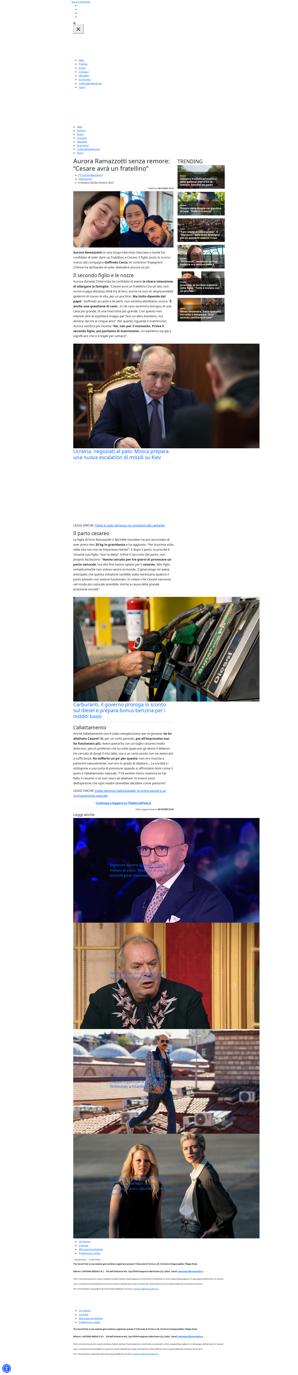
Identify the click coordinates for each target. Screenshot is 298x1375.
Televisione (84, 179)
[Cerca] (74, 23)
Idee (81, 60)
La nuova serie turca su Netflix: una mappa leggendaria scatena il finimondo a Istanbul (141, 1081)
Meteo (183, 308)
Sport (82, 87)
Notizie (183, 176)
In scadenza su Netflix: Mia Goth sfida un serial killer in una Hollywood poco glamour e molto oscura (139, 1185)
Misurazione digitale (91, 1249)
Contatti (83, 1245)
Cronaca (84, 72)
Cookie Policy (94, 1260)
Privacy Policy (80, 1260)
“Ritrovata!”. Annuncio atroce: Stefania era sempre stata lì (199, 263)
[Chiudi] (78, 29)
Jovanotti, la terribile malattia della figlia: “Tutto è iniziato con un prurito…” (199, 288)
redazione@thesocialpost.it (145, 1288)
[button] (6, 1368)
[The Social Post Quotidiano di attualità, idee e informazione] (164, 45)
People (183, 282)
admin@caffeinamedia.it (190, 1271)
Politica (83, 64)
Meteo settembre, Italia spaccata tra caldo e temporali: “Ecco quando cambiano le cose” (200, 314)
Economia (84, 79)
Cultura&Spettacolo (90, 83)
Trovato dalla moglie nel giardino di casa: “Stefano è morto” (200, 210)
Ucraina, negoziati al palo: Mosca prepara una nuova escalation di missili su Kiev (121, 454)
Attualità (84, 75)
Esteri (82, 68)
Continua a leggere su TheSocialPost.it (123, 803)
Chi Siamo (84, 1241)
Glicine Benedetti (92, 175)
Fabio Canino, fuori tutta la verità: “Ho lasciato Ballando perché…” (139, 975)
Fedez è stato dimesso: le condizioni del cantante (130, 525)
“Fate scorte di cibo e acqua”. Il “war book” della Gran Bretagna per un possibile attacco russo (200, 234)
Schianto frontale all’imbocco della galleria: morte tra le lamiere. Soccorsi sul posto (198, 181)
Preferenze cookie (89, 1253)
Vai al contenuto (80, 2)
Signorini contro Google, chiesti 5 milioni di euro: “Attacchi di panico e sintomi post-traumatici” (141, 870)
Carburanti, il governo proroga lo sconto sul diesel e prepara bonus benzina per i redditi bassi (119, 710)
